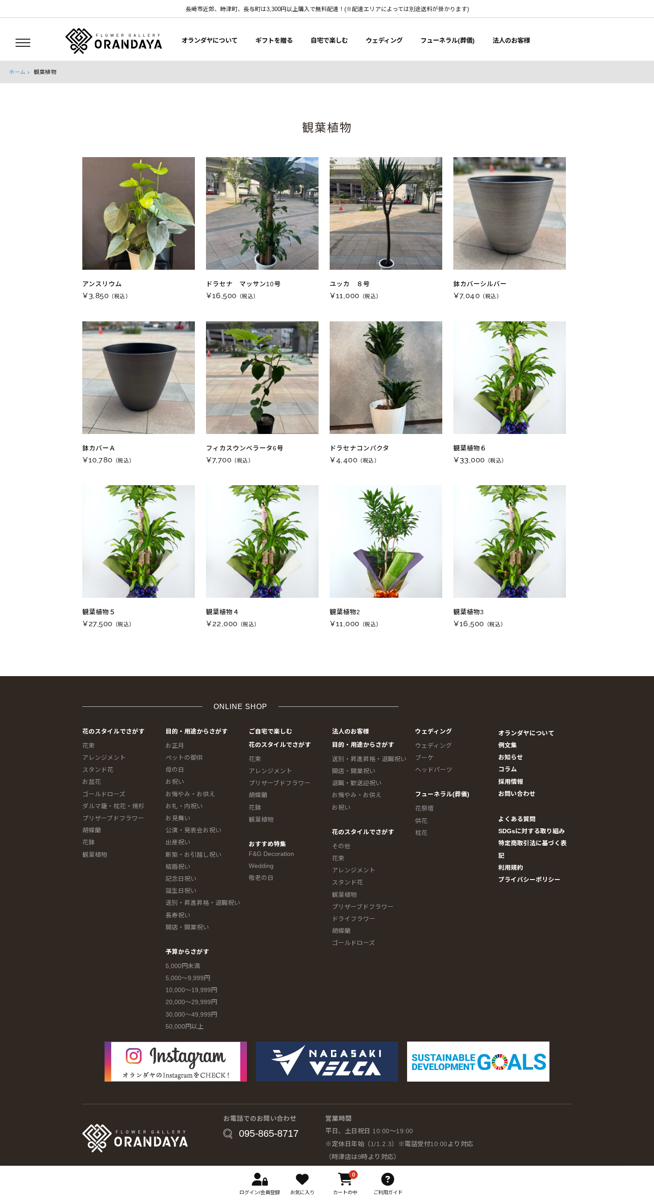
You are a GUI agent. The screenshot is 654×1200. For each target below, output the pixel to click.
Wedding (261, 866)
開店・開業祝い (187, 927)
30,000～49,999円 (191, 1014)
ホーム (17, 72)
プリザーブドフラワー (113, 818)
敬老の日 (261, 878)
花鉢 (88, 842)
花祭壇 (424, 808)
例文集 (507, 745)
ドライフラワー (353, 919)
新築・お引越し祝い (194, 854)
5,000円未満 (183, 966)
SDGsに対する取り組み (531, 831)
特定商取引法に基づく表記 (532, 849)
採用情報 (510, 781)
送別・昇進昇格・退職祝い (203, 903)
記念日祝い (181, 879)
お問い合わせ (517, 794)
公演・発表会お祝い (194, 830)
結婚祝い (178, 867)
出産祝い (178, 842)
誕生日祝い (181, 891)
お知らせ (510, 757)
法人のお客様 (511, 40)
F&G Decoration (271, 854)
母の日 (175, 769)
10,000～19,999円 (191, 990)
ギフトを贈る (274, 40)
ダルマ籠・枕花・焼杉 (113, 806)
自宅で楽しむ (329, 40)
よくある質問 (517, 819)
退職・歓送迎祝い (357, 783)
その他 (341, 846)
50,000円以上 (185, 1026)
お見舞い (178, 818)
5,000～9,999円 (188, 978)
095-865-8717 (269, 1133)
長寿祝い (178, 915)
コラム (507, 769)
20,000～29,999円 (191, 1002)
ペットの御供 (184, 757)
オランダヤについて (210, 40)
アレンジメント (104, 757)
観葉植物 (94, 854)
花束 (88, 745)
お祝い (175, 781)
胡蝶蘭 (91, 830)
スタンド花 (97, 769)
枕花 (421, 833)
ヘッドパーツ (433, 769)
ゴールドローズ (103, 794)
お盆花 (91, 781)
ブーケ (424, 757)
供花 (421, 821)
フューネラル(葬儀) (447, 40)
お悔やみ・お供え (190, 794)
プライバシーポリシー (529, 879)
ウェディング (384, 40)
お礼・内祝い (184, 806)
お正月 (175, 745)
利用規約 (510, 867)
